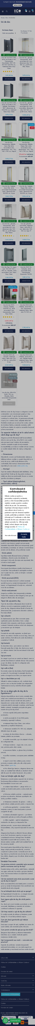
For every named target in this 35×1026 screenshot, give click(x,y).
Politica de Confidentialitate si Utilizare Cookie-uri (17, 528)
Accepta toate (24, 535)
